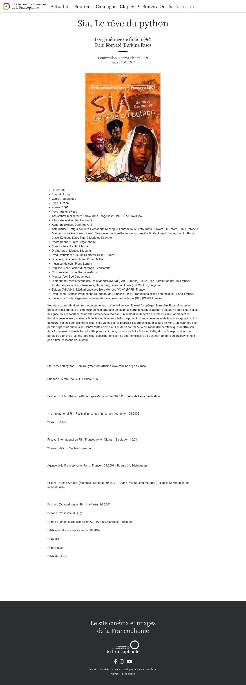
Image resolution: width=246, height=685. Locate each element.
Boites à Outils (157, 6)
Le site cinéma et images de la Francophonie (29, 6)
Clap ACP (129, 6)
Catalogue (106, 6)
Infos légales (128, 673)
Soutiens (84, 6)
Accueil (92, 669)
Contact (115, 673)
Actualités (61, 6)
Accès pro (185, 6)
